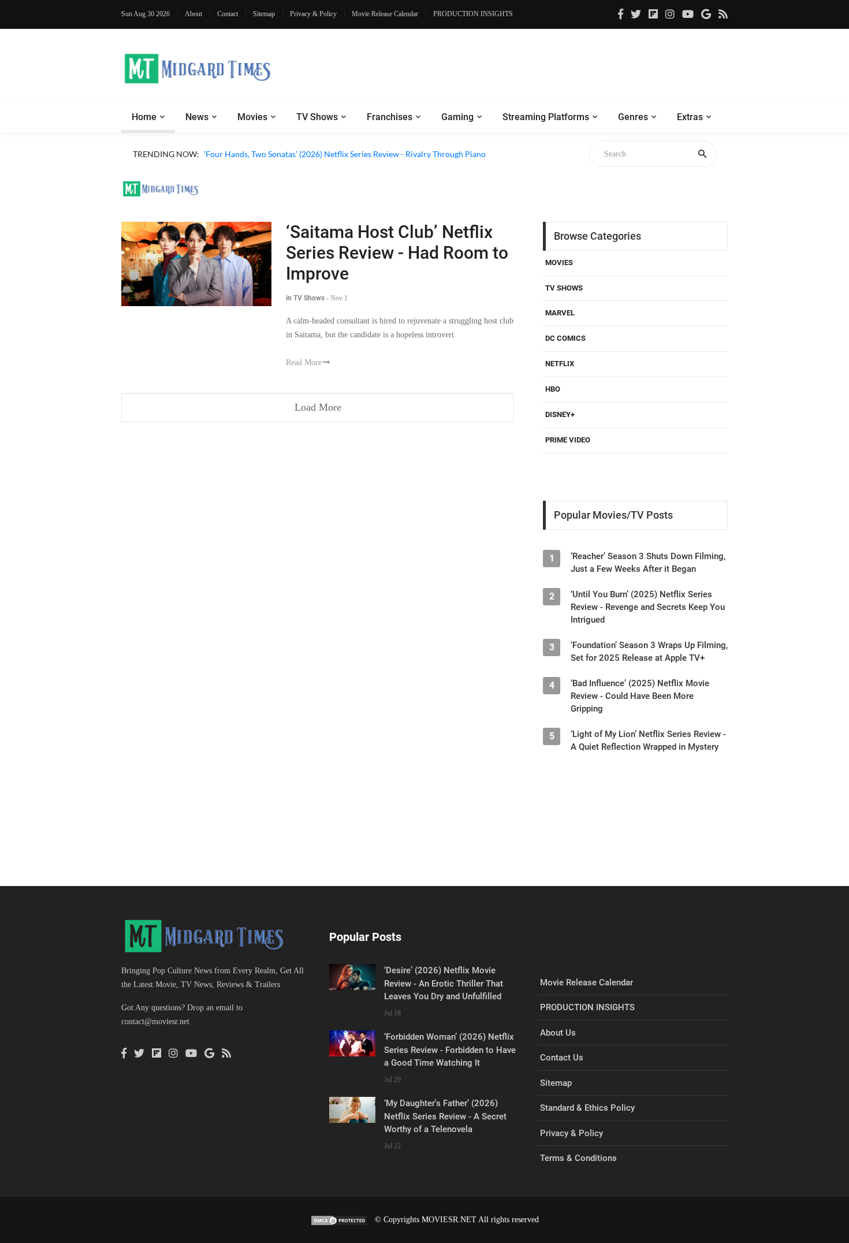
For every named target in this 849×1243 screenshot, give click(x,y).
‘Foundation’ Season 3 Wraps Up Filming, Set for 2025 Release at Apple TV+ (649, 651)
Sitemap (264, 14)
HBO (552, 389)
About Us (558, 1033)
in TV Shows (305, 298)
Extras (690, 116)
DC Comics (565, 338)
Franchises (389, 116)
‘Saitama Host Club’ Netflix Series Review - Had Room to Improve (397, 253)
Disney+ (560, 414)
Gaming (457, 116)
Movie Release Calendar (385, 14)
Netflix (559, 363)
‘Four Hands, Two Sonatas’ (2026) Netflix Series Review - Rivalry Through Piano (345, 154)
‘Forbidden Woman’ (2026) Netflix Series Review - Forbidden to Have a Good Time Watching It (450, 1050)
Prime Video (567, 440)
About (193, 14)
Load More (318, 407)
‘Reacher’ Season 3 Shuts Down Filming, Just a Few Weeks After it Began (648, 562)
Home (144, 116)
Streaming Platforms (545, 116)
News (196, 116)
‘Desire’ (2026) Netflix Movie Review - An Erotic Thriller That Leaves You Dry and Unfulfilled (443, 983)
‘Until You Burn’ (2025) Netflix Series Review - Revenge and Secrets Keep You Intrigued (648, 607)
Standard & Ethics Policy (587, 1108)
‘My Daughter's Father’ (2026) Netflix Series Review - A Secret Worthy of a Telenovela (445, 1116)
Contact (227, 14)
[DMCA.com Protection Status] (339, 1219)
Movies (252, 116)
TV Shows (317, 116)
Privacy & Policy (313, 14)
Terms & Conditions (578, 1158)
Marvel (560, 312)
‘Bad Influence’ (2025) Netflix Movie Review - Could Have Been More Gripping (640, 696)
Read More (304, 362)
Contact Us (561, 1057)
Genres (633, 116)
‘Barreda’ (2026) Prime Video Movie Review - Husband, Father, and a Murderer (344, 167)
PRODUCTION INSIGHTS (473, 14)
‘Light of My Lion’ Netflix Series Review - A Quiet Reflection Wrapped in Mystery (648, 740)
